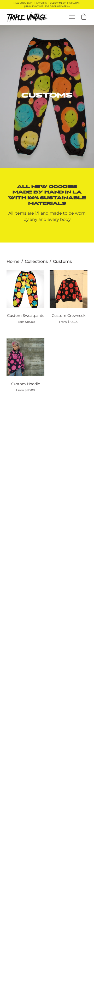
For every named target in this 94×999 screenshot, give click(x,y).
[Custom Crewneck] (68, 289)
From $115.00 (25, 322)
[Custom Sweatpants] (25, 289)
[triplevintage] (27, 17)
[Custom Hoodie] (25, 357)
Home (13, 261)
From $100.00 (68, 322)
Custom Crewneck (68, 315)
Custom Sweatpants (25, 315)
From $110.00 (25, 390)
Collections (36, 261)
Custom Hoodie (25, 384)
